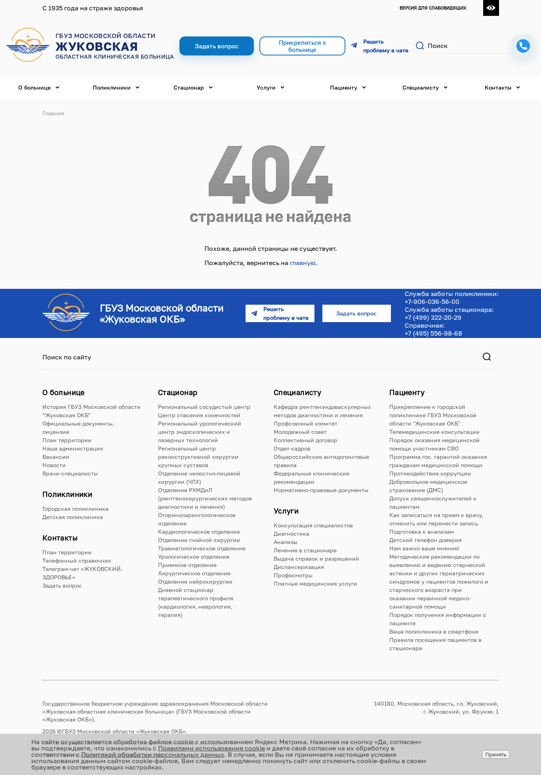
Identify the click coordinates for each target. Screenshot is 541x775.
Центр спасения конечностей (199, 415)
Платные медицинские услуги (315, 583)
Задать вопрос (62, 585)
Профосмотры (293, 575)
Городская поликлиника (75, 508)
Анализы (285, 541)
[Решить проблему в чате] (380, 46)
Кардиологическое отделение (199, 531)
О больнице (34, 87)
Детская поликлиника (72, 516)
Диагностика (291, 533)
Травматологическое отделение (202, 548)
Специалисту (420, 87)
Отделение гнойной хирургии (199, 539)
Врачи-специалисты (70, 473)
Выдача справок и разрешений (316, 558)
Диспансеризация (299, 566)
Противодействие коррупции (430, 473)
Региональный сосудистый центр (204, 406)
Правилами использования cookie (211, 748)
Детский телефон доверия (425, 539)
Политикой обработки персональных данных (152, 754)
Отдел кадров (292, 448)
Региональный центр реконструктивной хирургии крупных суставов (198, 456)
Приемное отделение (187, 564)
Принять (496, 754)
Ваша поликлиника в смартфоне (433, 631)
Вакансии (55, 456)
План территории (66, 440)
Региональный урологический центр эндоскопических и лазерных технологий (199, 431)
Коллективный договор (305, 440)
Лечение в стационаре (305, 550)
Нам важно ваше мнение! (424, 548)
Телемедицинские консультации (434, 431)
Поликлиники (112, 87)
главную (302, 263)
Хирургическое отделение (194, 573)
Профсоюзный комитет (305, 423)
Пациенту (343, 87)
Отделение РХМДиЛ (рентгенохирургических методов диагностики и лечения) (205, 498)
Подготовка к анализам (421, 531)
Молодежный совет (300, 431)
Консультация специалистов (313, 525)
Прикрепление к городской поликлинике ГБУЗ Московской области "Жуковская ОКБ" (432, 415)
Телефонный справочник (76, 560)
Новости (54, 465)
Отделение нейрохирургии (195, 581)
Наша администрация (72, 448)
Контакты (498, 87)
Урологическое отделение (193, 556)
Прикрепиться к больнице (302, 46)
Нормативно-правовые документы (321, 490)
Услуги (266, 87)
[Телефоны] (523, 45)
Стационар (188, 87)
